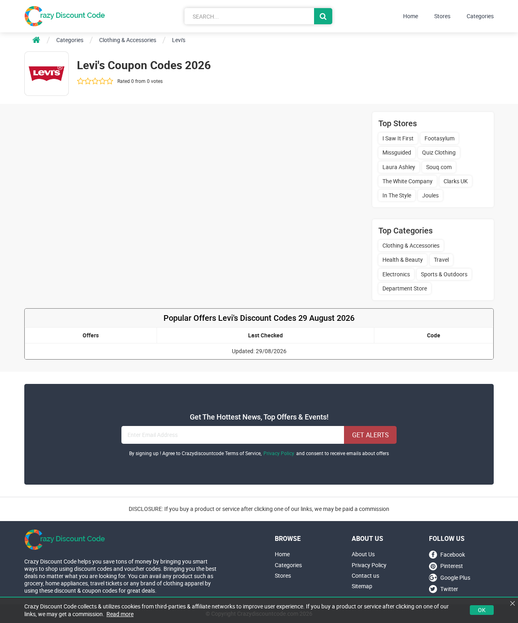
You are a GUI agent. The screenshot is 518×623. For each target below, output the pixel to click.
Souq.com (439, 167)
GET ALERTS (370, 434)
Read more (120, 614)
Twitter (449, 589)
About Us (363, 554)
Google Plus (455, 577)
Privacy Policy (278, 453)
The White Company (407, 181)
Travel (441, 259)
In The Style (396, 195)
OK (482, 610)
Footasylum (439, 138)
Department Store (404, 288)
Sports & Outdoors (444, 274)
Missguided (396, 152)
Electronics (396, 274)
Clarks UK (456, 181)
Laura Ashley (398, 167)
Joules (430, 195)
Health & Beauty (402, 259)
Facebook (452, 554)
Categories (480, 16)
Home (410, 16)
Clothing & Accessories (410, 245)
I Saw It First (398, 138)
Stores (442, 16)
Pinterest (451, 566)
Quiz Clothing (439, 152)
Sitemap (362, 586)
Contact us (365, 575)
